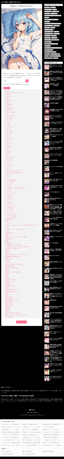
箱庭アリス (8, 293)
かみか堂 (8, 123)
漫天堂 (7, 274)
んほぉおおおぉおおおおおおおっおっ (15, 172)
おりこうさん (9, 119)
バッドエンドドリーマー (11, 205)
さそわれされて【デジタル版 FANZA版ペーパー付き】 (12, 424)
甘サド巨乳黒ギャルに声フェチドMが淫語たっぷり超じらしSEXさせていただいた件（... (52, 445)
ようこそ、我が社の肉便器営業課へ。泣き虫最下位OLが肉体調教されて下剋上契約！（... (32, 445)
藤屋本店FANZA (9, 305)
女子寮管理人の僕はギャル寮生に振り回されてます (18, 246)
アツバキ (8, 178)
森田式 (7, 270)
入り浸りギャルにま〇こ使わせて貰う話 (15, 229)
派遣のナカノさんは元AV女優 (13, 272)
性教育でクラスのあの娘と (12, 268)
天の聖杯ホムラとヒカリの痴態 (13, 244)
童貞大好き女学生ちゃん (11, 291)
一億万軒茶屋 (9, 219)
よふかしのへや (9, 164)
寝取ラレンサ (9, 258)
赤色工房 (8, 309)
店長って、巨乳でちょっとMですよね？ (15, 264)
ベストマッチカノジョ (11, 213)
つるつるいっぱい (10, 137)
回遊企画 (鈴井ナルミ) (11, 233)
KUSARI (7, 102)
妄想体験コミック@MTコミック (13, 248)
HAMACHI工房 (9, 100)
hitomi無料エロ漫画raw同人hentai (11, 2)
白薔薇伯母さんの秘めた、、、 (13, 289)
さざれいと (8, 129)
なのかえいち (9, 143)
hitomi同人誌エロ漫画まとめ (8, 454)
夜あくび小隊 (9, 242)
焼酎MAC (8, 277)
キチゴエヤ (8, 184)
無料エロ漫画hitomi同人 (27, 451)
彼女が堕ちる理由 (10, 266)
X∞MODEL (8, 110)
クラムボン (8, 190)
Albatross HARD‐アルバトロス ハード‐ (15, 92)
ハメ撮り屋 (8, 203)
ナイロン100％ (9, 197)
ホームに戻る (22, 321)
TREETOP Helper (10, 108)
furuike (7, 98)
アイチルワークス (10, 174)
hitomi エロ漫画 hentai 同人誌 (29, 454)
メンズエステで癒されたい (12, 217)
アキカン (8, 176)
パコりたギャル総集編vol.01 (49, 426)
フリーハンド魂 (9, 209)
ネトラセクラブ (9, 201)
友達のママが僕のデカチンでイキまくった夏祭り (12, 426)
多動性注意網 (9, 238)
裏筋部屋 (8, 307)
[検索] (27, 80)
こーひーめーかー (10, 127)
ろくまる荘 (8, 166)
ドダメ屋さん (9, 196)
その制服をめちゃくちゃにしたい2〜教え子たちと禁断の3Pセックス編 (32, 426)
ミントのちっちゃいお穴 (11, 215)
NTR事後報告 (9, 104)
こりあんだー (9, 125)
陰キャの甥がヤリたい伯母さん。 (14, 313)
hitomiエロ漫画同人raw (7, 451)
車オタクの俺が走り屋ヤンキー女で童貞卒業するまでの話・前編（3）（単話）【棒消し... (32, 440)
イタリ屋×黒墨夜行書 (11, 180)
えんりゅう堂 (9, 118)
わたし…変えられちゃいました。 (14, 170)
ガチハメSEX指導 (10, 182)
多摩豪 (7, 240)
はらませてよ (9, 147)
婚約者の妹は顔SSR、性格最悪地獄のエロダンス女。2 (52, 424)
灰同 (7, 276)
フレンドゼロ (9, 211)
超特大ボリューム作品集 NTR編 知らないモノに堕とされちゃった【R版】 (52, 442)
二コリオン (8, 223)
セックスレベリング (10, 194)
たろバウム (8, 135)
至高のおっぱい (9, 303)
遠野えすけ (8, 311)
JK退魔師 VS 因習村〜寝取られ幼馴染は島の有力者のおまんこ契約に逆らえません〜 (12, 432)
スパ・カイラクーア (10, 192)
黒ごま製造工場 (9, 316)
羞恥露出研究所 (9, 297)
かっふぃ (8, 121)
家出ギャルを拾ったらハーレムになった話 (16, 254)
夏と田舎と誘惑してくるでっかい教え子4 (11, 429)
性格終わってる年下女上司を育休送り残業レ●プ (32, 432)
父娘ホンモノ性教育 (10, 279)
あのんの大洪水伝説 (10, 112)
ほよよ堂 (8, 153)
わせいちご (8, 168)
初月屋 (7, 231)
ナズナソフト (9, 199)
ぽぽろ (7, 155)
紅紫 (7, 295)
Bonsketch (8, 94)
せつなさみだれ (9, 133)
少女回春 (8, 260)
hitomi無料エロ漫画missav (48, 451)
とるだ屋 (8, 139)
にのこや (8, 145)
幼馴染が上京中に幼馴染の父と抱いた (30, 424)
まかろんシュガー (10, 157)
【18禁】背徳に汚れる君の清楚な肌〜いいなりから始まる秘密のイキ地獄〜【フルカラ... (52, 437)
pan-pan (7, 106)
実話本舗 (8, 252)
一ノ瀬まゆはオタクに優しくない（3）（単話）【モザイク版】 (52, 440)
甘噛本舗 (8, 283)
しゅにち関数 (9, 131)
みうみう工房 (9, 158)
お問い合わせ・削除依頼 (32, 412)
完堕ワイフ (8, 250)
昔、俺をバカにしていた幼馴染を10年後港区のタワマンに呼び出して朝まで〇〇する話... (12, 442)
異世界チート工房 (10, 285)
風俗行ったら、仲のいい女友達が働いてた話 (16, 315)
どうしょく (8, 141)
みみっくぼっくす (10, 160)
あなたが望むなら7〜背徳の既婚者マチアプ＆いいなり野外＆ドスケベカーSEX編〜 (32, 429)
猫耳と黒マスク (9, 281)
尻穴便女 (8, 262)
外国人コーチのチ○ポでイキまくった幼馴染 (16, 236)
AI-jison (7, 90)
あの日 (7, 114)
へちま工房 (8, 151)
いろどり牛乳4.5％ (10, 116)
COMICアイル (9, 96)
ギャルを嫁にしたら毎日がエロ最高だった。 (16, 188)
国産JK (7, 235)
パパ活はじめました (10, 207)
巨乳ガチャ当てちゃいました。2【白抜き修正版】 (12, 445)
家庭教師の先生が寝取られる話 (13, 256)
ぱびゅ (7, 149)
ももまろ (8, 162)
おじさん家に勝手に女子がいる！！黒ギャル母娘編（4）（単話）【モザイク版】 (12, 440)
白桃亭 (7, 287)
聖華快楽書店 (9, 301)
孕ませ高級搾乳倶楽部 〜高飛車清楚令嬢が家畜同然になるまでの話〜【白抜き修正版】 (32, 442)
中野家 (7, 221)
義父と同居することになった (12, 299)
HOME (33, 410)
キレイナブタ (9, 186)
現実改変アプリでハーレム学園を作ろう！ (52, 429)
